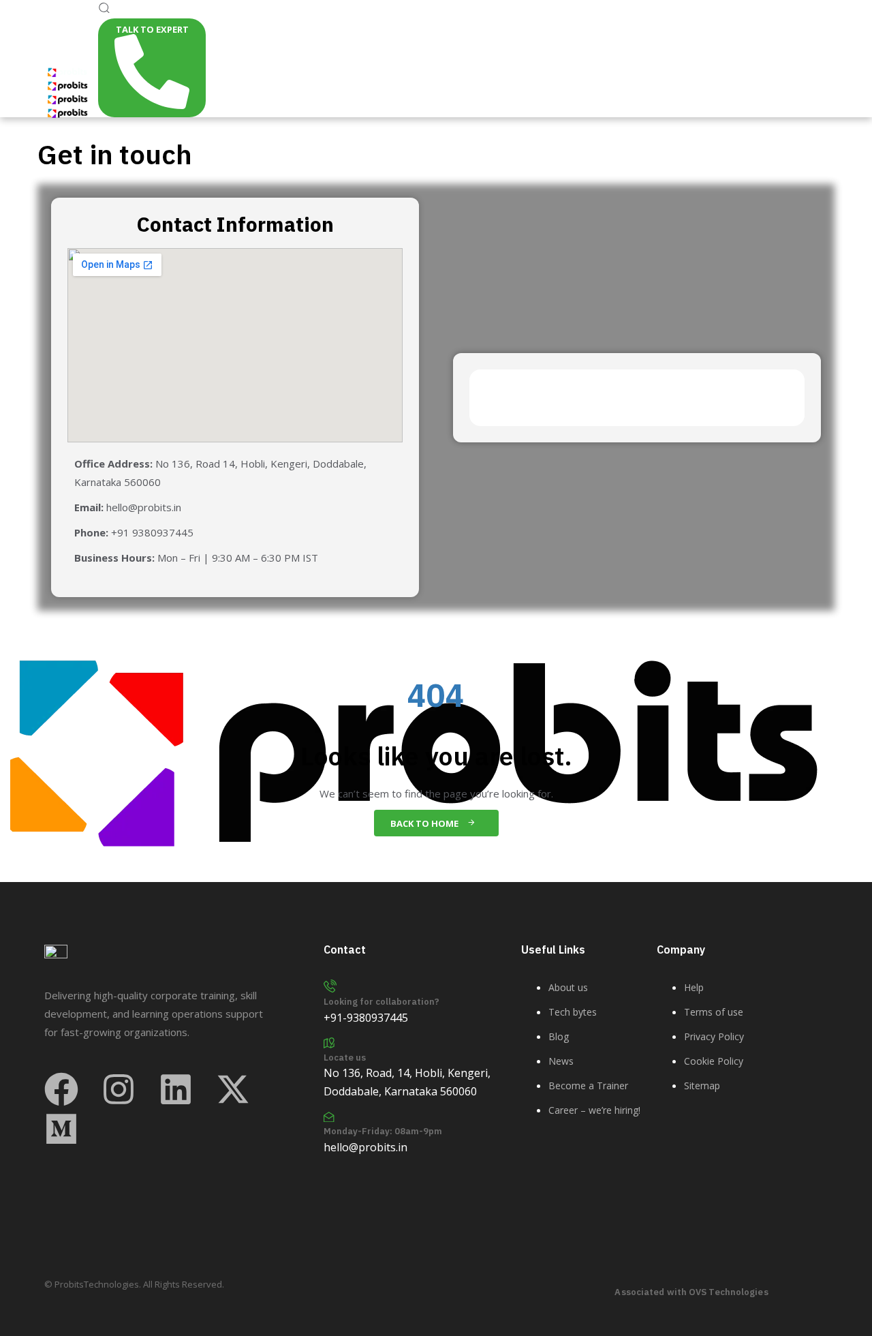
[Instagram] (119, 1089)
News (561, 1060)
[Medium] (61, 1129)
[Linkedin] (176, 1089)
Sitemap (702, 1085)
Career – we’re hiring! (594, 1110)
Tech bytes (572, 1011)
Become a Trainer (588, 1085)
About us (568, 987)
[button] (103, 9)
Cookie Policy (713, 1060)
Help (694, 987)
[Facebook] (61, 1089)
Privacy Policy (714, 1036)
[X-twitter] (233, 1089)
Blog (558, 1036)
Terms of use (713, 1011)
